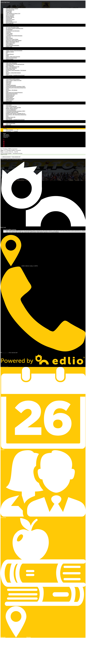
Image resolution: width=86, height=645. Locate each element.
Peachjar (3, 146)
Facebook (3, 139)
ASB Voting (8, 82)
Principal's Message (10, 17)
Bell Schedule (9, 11)
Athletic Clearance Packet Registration (14, 50)
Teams (7, 55)
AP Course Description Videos (12, 27)
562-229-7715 (5, 352)
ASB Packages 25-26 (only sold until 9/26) (15, 64)
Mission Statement (10, 15)
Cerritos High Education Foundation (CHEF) (15, 86)
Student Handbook (10, 96)
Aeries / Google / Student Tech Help (13, 80)
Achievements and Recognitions (13, 79)
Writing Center (9, 46)
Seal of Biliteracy (9, 44)
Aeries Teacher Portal (10, 123)
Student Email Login (10, 94)
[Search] (4, 126)
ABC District (6, 134)
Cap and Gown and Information (12, 30)
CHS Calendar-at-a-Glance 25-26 (13, 13)
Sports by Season (9, 59)
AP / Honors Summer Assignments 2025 (14, 28)
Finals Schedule (9, 38)
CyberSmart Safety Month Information (14, 35)
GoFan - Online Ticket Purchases (13, 56)
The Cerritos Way (9, 23)
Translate (5, 128)
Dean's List (8, 36)
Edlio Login (8, 124)
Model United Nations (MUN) (12, 41)
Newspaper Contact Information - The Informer (16, 70)
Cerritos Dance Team (10, 69)
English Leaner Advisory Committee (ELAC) (15, 113)
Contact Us (5, 137)
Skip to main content (5, 1)
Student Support (9, 97)
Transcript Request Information (12, 45)
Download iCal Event (17, 153)
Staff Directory (9, 20)
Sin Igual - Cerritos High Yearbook (13, 72)
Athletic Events (4, 154)
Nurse (7, 91)
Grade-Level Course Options (12, 39)
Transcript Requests (10, 98)
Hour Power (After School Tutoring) (13, 40)
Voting (7, 74)
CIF (7, 53)
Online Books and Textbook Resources (14, 92)
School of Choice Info (10, 117)
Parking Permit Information (11, 93)
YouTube (3, 143)
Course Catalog (9, 33)
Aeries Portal (8, 81)
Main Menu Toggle (5, 3)
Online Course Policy (10, 42)
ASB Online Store (10, 65)
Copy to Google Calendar (6, 153)
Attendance (8, 84)
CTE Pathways (9, 34)
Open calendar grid (16, 156)
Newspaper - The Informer (11, 90)
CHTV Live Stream (10, 14)
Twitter (3, 140)
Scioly (7, 71)
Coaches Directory (10, 54)
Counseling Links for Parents (12, 112)
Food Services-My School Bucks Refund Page (16, 87)
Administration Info (10, 9)
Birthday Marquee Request (11, 108)
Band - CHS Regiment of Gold (12, 66)
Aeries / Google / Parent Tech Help (13, 107)
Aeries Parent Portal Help (11, 106)
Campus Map (9, 12)
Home (4, 133)
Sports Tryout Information (11, 57)
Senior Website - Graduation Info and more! (15, 75)
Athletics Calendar (10, 51)
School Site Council (10, 19)
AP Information (9, 29)
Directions (28, 637)
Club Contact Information (11, 67)
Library (7, 88)
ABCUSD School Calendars (12, 8)
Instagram (3, 141)
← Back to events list (5, 156)
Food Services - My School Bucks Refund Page (16, 114)
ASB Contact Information (11, 63)
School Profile (9, 18)
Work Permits (9, 101)
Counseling (8, 32)
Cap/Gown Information (11, 85)
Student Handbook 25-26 (11, 22)
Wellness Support (9, 99)
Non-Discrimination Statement (9, 229)
